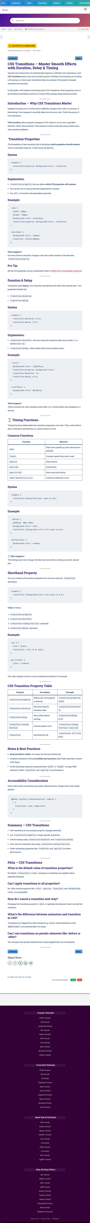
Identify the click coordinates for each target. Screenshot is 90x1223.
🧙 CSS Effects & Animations (22, 46)
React (28, 3)
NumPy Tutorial (45, 1191)
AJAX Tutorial (45, 1107)
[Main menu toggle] (85, 10)
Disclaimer (55, 1219)
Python (68, 3)
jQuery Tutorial (45, 1099)
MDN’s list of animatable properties (67, 271)
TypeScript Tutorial (45, 1082)
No (80, 980)
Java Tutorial (45, 1043)
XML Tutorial (45, 1183)
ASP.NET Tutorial (45, 1135)
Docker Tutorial (45, 1055)
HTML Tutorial (45, 1018)
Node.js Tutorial (45, 1126)
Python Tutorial (45, 1034)
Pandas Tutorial (45, 1195)
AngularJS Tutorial (45, 1095)
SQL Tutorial (44, 1030)
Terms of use (35, 1219)
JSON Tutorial (45, 1187)
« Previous (12, 58)
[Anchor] (73, 103)
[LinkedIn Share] (25, 963)
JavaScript (15, 3)
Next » (78, 58)
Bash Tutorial (45, 1207)
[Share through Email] (31, 963)
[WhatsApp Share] (10, 963)
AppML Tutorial (45, 1159)
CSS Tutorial (44, 1022)
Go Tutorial (45, 1151)
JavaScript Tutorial (45, 1026)
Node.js (55, 3)
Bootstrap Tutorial (45, 1051)
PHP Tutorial (45, 1038)
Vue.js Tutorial (45, 1091)
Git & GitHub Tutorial (45, 1203)
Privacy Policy (45, 1219)
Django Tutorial (45, 1131)
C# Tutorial (45, 1143)
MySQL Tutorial (45, 1179)
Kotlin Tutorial (45, 1147)
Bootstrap (41, 3)
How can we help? (24, 977)
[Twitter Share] (20, 963)
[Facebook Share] (15, 963)
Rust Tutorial (45, 1155)
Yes (73, 980)
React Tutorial (45, 1047)
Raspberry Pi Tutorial (45, 1212)
